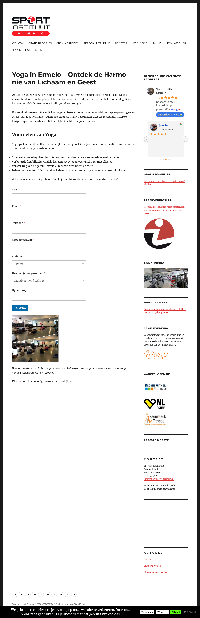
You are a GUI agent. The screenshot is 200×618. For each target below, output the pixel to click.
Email (16, 206)
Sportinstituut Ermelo (166, 91)
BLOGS (16, 49)
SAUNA (156, 43)
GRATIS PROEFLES (40, 43)
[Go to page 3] (166, 159)
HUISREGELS (33, 49)
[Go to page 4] (168, 159)
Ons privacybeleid (152, 566)
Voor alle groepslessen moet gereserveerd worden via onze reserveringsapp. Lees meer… (164, 210)
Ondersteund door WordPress (70, 604)
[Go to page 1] (160, 159)
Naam (17, 189)
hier (20, 381)
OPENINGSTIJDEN (67, 43)
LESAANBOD (140, 43)
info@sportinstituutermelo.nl (159, 479)
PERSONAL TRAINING (97, 43)
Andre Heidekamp (170, 125)
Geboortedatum (23, 239)
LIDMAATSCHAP (176, 43)
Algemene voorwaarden (156, 572)
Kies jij (147, 181)
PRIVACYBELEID (45, 604)
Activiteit (19, 256)
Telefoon (18, 223)
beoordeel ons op (168, 114)
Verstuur (20, 307)
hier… (151, 184)
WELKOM (18, 43)
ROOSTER (121, 43)
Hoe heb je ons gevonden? (28, 273)
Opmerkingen (21, 290)
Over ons (148, 559)
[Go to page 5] (170, 159)
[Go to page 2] (163, 159)
